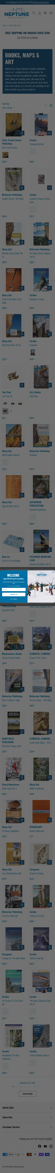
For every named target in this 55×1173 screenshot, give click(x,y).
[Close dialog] (53, 572)
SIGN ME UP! (13, 594)
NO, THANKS (13, 599)
